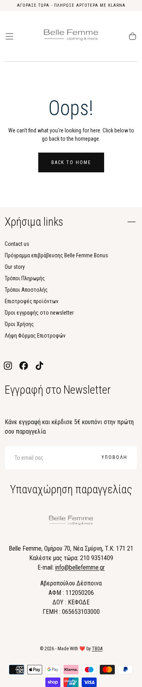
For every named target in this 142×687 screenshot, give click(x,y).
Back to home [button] (71, 162)
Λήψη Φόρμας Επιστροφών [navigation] (35, 335)
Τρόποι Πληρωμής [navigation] (25, 278)
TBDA (97, 648)
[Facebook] (24, 366)
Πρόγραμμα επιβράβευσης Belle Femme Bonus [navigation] (56, 255)
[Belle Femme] (71, 521)
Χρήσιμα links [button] (34, 221)
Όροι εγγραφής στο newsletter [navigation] (39, 313)
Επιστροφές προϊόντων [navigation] (31, 301)
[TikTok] (39, 366)
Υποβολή (114, 457)
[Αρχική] (71, 36)
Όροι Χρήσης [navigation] (19, 324)
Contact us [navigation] (17, 244)
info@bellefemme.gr (80, 567)
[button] (9, 36)
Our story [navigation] (15, 267)
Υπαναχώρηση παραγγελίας (71, 489)
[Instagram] (8, 366)
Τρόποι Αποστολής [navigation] (26, 290)
